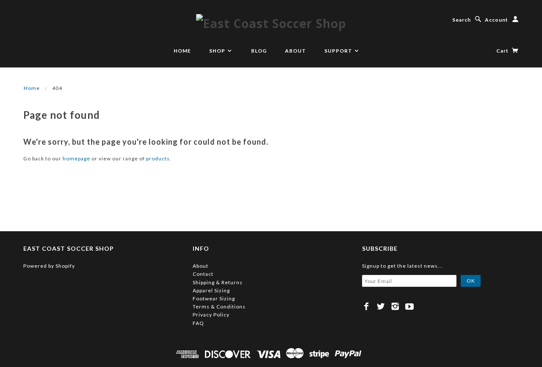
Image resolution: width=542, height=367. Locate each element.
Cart (503, 51)
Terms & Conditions (219, 306)
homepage (76, 158)
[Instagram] (395, 306)
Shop (218, 51)
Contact (203, 274)
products (158, 158)
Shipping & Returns (218, 282)
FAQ (198, 323)
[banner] (271, 23)
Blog (259, 51)
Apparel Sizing (211, 290)
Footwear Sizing (214, 298)
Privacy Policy (211, 314)
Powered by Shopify (49, 266)
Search (461, 20)
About (295, 51)
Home (182, 51)
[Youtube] (409, 306)
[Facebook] (366, 306)
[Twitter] (380, 306)
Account (496, 20)
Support (339, 51)
